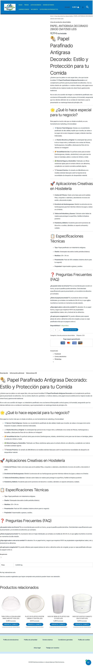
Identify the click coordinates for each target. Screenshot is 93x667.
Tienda (26, 5)
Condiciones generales (65, 640)
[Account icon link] (83, 7)
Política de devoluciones (11, 640)
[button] (87, 7)
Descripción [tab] (4, 373)
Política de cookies (84, 640)
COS (83, 335)
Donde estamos (48, 5)
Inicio (20, 5)
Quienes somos (24, 9)
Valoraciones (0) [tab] (31, 373)
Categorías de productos (49, 9)
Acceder (67, 7)
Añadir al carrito (70, 329)
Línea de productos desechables (63, 16)
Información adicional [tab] (17, 373)
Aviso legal (37, 648)
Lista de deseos (36, 5)
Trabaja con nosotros (52, 648)
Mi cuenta (34, 9)
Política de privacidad (30, 640)
